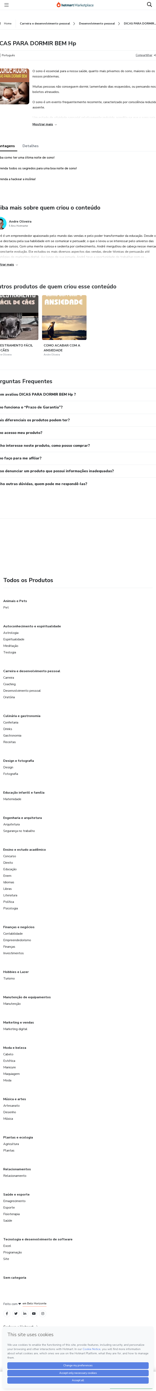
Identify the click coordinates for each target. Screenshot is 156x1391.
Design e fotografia (18, 761)
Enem (7, 876)
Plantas (8, 1150)
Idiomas (8, 882)
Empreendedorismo (17, 940)
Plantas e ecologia (18, 1137)
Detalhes (31, 145)
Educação (10, 869)
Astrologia (10, 633)
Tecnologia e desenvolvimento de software (38, 1239)
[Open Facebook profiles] (7, 1313)
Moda (7, 1080)
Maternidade (12, 799)
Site (6, 1259)
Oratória (9, 697)
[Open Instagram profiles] (43, 1313)
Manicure (9, 1067)
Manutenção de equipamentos (27, 997)
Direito (8, 862)
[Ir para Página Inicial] (77, 5)
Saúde (7, 1220)
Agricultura (11, 1144)
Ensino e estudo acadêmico (24, 849)
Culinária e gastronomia (21, 716)
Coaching (9, 684)
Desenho (9, 1112)
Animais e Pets (15, 601)
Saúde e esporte (16, 1194)
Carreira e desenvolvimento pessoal (31, 671)
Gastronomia (12, 735)
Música (8, 1118)
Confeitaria (10, 722)
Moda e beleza (14, 1048)
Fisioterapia (11, 1214)
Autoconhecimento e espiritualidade (32, 626)
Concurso (9, 856)
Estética (9, 1061)
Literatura (10, 895)
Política (8, 902)
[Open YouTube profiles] (34, 1313)
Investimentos (13, 953)
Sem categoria (14, 1277)
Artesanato (11, 1105)
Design (8, 767)
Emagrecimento (14, 1201)
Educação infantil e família (23, 792)
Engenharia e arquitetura (22, 818)
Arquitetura (11, 824)
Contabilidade (13, 933)
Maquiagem (11, 1074)
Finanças (9, 946)
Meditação (10, 646)
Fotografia (10, 774)
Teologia (9, 652)
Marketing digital (15, 1029)
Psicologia (10, 908)
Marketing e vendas (18, 1022)
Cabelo (8, 1054)
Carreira (8, 677)
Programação (12, 1252)
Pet (6, 607)
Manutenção (12, 1004)
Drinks (7, 729)
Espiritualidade (13, 639)
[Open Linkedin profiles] (25, 1313)
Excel (7, 1246)
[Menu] (6, 5)
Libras (7, 889)
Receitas (9, 742)
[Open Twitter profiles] (16, 1313)
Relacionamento (14, 1176)
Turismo (9, 978)
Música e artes (14, 1099)
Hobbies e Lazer (16, 972)
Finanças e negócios (19, 927)
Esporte (9, 1207)
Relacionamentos (17, 1169)
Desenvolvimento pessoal (22, 690)
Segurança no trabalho (19, 831)
